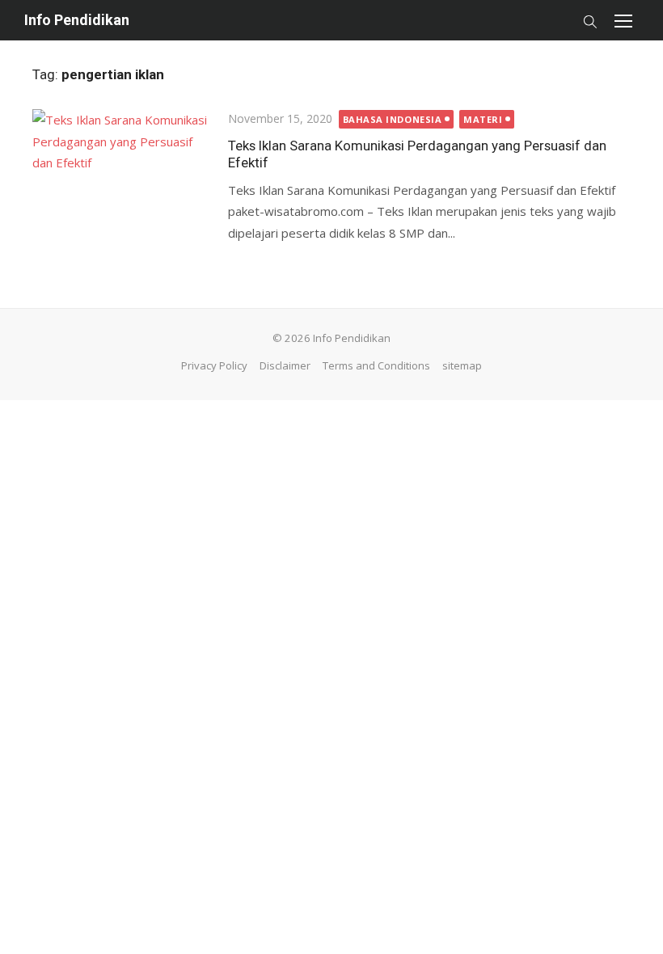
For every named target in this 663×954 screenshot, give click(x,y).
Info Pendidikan (76, 19)
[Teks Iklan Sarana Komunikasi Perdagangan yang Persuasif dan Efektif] (122, 167)
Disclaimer (285, 365)
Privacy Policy (214, 365)
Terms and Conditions (376, 365)
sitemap (462, 365)
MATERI (482, 119)
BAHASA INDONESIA (392, 119)
